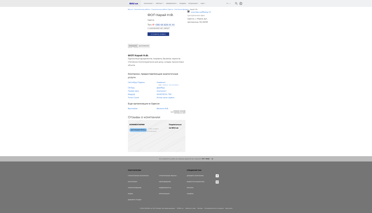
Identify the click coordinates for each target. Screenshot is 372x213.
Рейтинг (159, 3)
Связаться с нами (190, 208)
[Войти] (241, 3)
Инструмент (132, 181)
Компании (148, 3)
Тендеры (182, 3)
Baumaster (133, 108)
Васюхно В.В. (162, 108)
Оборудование (165, 181)
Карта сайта (228, 208)
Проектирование (134, 187)
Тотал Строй (133, 98)
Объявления (171, 3)
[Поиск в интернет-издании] (236, 3)
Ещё (202, 3)
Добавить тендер (134, 199)
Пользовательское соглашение (213, 208)
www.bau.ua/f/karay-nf (201, 12)
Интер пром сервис (165, 98)
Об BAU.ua (180, 208)
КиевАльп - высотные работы (171, 85)
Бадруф (131, 94)
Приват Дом (133, 91)
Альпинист (161, 91)
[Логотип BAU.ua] (135, 3)
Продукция (192, 3)
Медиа (130, 193)
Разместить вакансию (195, 181)
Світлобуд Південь (136, 82)
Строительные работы (168, 175)
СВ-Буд (131, 88)
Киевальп (161, 82)
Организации (164, 193)
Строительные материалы (138, 175)
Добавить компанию (195, 175)
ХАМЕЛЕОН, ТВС (164, 94)
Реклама (190, 187)
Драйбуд (161, 88)
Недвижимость (165, 187)
